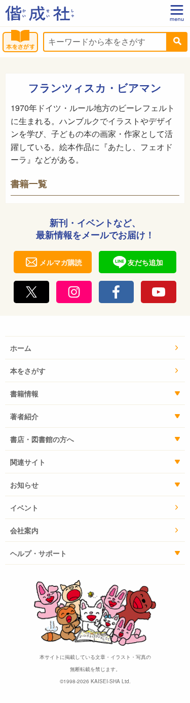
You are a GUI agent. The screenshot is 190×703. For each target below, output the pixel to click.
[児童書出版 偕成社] (39, 13)
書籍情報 (24, 393)
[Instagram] (74, 292)
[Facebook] (116, 292)
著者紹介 (24, 416)
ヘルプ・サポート (38, 553)
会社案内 (24, 530)
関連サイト (28, 462)
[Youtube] (158, 292)
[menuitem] (95, 348)
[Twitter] (31, 292)
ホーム (20, 348)
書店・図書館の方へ (42, 439)
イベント (24, 507)
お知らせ (24, 484)
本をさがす (28, 370)
